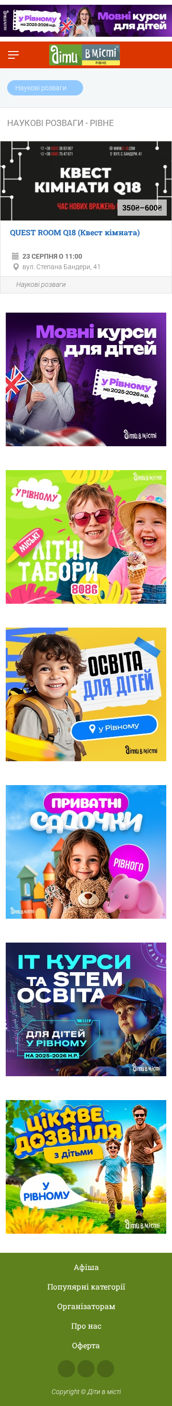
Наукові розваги (41, 284)
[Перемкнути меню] (13, 55)
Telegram (105, 1368)
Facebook (66, 1368)
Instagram (86, 1368)
